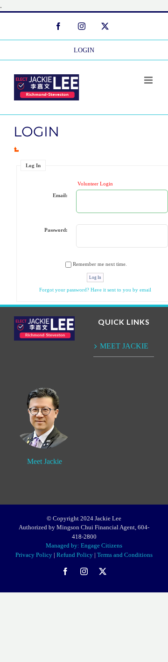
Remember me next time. (100, 264)
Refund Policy (74, 554)
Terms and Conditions (125, 554)
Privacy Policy (33, 554)
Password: (56, 230)
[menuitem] (84, 50)
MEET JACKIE (124, 346)
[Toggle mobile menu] (149, 80)
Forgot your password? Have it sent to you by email (95, 289)
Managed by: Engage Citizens (84, 545)
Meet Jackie (44, 461)
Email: (60, 195)
